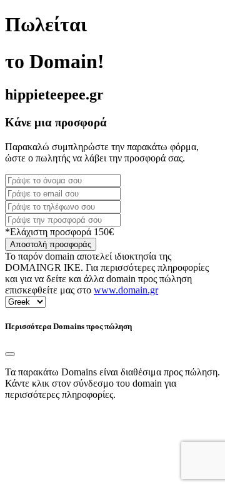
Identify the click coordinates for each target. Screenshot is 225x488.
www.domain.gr (126, 290)
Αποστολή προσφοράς (50, 244)
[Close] (10, 354)
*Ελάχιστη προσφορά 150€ (59, 231)
